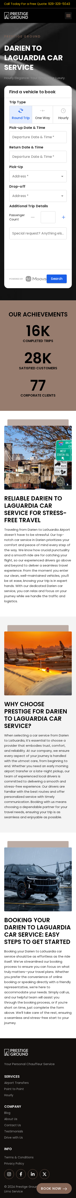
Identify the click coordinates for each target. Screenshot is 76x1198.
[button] (68, 15)
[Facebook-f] (21, 1174)
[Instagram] (9, 1174)
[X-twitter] (44, 1174)
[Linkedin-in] (33, 1174)
